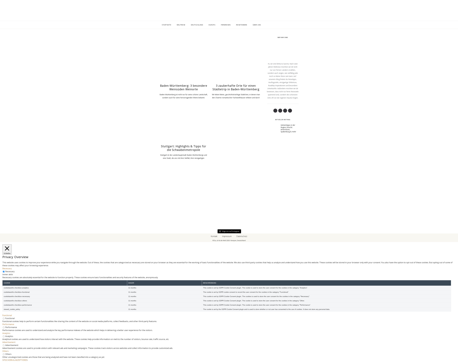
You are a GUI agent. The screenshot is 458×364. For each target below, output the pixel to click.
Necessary (10, 271)
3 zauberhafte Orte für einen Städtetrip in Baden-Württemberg (236, 87)
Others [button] (5, 351)
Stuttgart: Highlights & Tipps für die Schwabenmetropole (183, 148)
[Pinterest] (128, 10)
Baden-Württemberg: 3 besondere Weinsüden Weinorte (183, 87)
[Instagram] (138, 10)
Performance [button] (8, 324)
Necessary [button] (7, 268)
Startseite (166, 25)
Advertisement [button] (8, 342)
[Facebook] (124, 10)
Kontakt (214, 236)
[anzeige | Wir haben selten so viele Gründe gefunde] (412, 201)
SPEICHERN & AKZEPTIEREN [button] (15, 360)
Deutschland (197, 25)
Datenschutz (241, 236)
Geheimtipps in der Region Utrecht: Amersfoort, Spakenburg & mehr (288, 128)
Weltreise (181, 25)
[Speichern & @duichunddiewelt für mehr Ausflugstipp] (45, 201)
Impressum (227, 236)
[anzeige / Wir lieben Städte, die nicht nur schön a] (320, 201)
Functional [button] (7, 315)
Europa (212, 25)
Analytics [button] (6, 333)
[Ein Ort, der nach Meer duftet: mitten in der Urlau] (229, 201)
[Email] (133, 10)
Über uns (257, 25)
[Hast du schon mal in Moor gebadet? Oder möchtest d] (137, 201)
